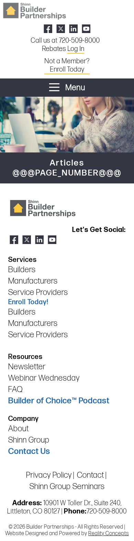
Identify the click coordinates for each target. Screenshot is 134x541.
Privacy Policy (49, 475)
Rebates (63, 49)
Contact (90, 475)
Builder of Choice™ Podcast (59, 401)
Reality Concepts (108, 533)
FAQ (15, 389)
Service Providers (38, 292)
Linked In (73, 28)
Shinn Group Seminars (67, 486)
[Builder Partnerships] (34, 10)
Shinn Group (28, 440)
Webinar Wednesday (44, 378)
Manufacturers (33, 281)
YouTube (86, 28)
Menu (74, 88)
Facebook (48, 28)
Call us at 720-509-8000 (65, 40)
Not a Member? (67, 65)
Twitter (60, 28)
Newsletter (27, 367)
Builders (22, 270)
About (18, 429)
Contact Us (29, 451)
